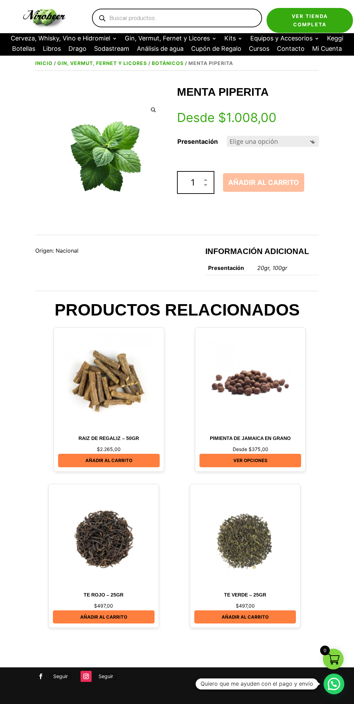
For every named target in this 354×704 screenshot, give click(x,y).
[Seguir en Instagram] (86, 676)
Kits (230, 39)
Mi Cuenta (327, 49)
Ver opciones (250, 460)
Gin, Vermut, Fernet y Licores (167, 39)
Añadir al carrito (263, 182)
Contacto (291, 49)
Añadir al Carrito (108, 460)
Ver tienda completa (310, 20)
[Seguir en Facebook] (40, 676)
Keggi (335, 39)
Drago (77, 49)
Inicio (44, 63)
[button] (153, 110)
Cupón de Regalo (216, 49)
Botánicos (168, 63)
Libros (52, 49)
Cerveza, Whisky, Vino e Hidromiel (60, 39)
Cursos (259, 49)
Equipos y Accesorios (281, 39)
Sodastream (111, 49)
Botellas (23, 49)
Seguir (60, 676)
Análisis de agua (160, 49)
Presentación (197, 141)
